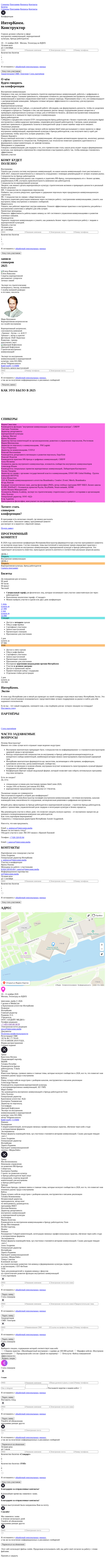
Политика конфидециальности (14, 1034)
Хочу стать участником (11, 71)
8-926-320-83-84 (8, 869)
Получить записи (8, 385)
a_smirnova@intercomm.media (19, 828)
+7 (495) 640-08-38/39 (10, 1024)
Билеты (4, 7)
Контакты (33, 4)
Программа (15, 4)
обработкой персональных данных (30, 67)
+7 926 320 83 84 (17, 837)
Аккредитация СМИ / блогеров (15, 74)
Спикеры (5, 4)
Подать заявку (7, 528)
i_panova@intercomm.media (18, 842)
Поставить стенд (8, 708)
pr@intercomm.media (10, 874)
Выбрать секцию (8, 1358)
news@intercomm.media (11, 1029)
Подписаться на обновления (13, 1444)
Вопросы (24, 4)
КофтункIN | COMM (10, 366)
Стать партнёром (36, 74)
